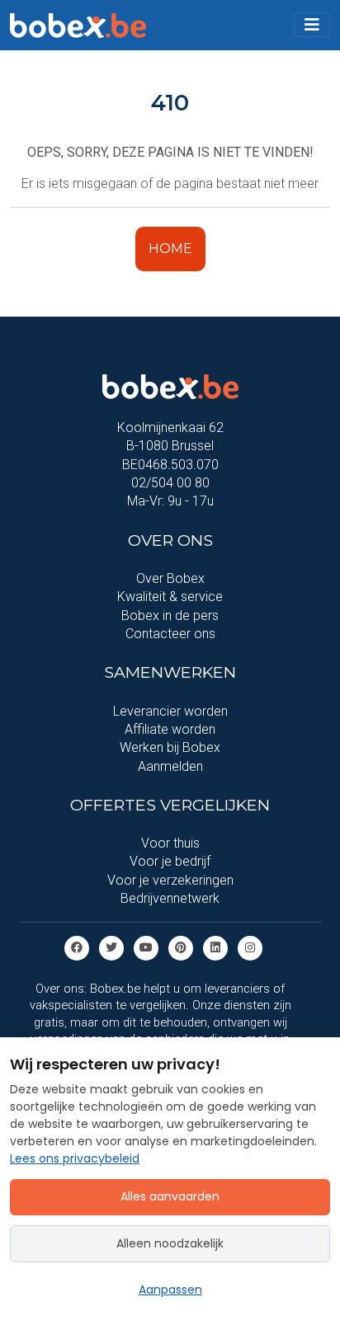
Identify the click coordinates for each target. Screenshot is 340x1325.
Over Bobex (170, 578)
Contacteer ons (170, 633)
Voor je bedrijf (170, 861)
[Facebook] (76, 947)
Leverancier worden (170, 711)
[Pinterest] (180, 947)
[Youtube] (146, 947)
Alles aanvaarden (170, 1196)
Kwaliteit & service (170, 596)
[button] (312, 25)
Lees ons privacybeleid (74, 1158)
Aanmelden (170, 766)
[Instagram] (250, 947)
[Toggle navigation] (312, 24)
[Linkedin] (215, 947)
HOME (170, 248)
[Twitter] (111, 947)
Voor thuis (170, 843)
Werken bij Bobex (170, 747)
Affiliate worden (170, 729)
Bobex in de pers (170, 615)
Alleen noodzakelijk (170, 1243)
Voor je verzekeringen (170, 880)
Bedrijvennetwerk (170, 898)
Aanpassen (170, 1289)
